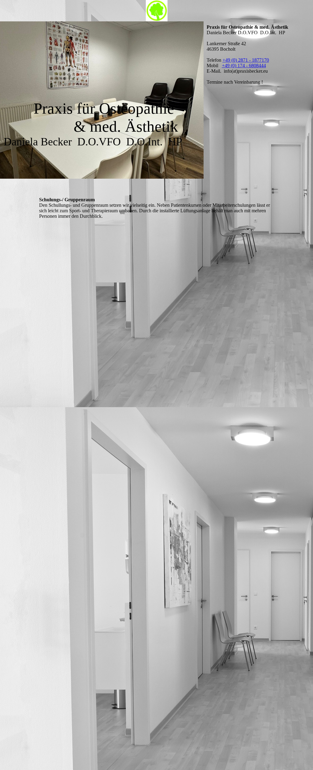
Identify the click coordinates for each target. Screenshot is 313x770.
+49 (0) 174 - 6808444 (244, 65)
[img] (156, 10)
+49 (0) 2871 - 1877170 (246, 60)
